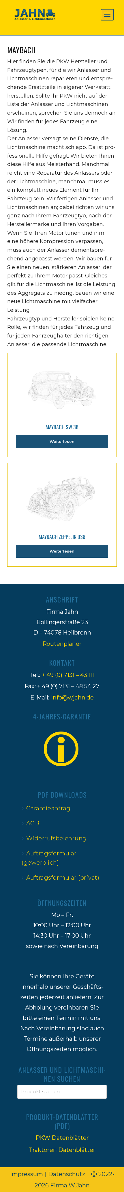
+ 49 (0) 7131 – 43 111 (68, 674)
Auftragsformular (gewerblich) (49, 858)
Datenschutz (66, 1174)
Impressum (26, 1174)
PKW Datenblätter (62, 1137)
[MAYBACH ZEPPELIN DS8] (62, 494)
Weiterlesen (62, 441)
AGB (33, 823)
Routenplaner (62, 643)
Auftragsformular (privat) (62, 877)
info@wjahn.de (72, 697)
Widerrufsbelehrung (56, 838)
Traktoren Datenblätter (62, 1149)
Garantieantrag (48, 808)
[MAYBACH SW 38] (62, 385)
